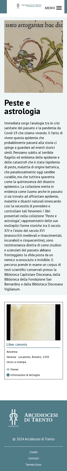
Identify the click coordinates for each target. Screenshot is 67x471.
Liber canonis (17, 344)
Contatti (33, 458)
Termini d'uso (33, 464)
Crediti (34, 452)
